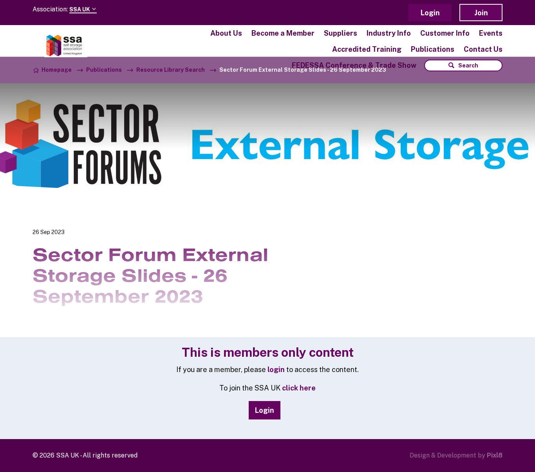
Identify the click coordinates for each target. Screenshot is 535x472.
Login (430, 13)
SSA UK (80, 9)
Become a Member (282, 33)
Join (481, 13)
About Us (226, 33)
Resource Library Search (170, 70)
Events (490, 33)
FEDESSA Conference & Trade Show (354, 65)
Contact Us (483, 49)
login (276, 369)
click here (299, 388)
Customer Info (445, 33)
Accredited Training (366, 49)
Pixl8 (494, 455)
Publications (432, 49)
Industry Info (389, 33)
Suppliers (340, 33)
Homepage (57, 70)
